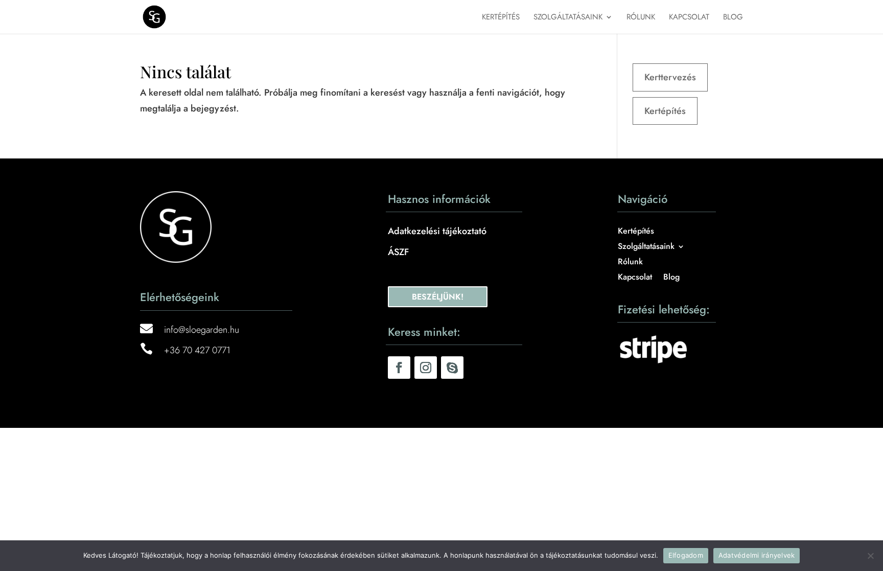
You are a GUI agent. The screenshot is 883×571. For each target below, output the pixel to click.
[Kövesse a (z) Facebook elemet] (399, 367)
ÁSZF (398, 252)
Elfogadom (685, 555)
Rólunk (640, 17)
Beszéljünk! (437, 297)
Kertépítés (501, 17)
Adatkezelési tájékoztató (437, 231)
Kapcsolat (689, 17)
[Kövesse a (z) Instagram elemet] (425, 367)
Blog (733, 17)
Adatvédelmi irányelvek (756, 555)
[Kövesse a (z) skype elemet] (452, 367)
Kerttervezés (670, 77)
